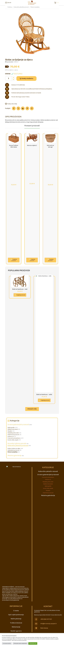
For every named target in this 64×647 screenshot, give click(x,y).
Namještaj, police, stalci (13, 433)
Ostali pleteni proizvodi (13, 450)
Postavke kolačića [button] (7, 643)
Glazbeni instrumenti (13, 429)
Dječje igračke (11, 427)
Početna (9, 7)
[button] (32, 409)
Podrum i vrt (11, 436)
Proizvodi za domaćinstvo (14, 438)
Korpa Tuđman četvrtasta (13, 146)
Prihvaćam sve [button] (32, 643)
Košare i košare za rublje (14, 448)
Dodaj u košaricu (27, 78)
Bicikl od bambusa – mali (19, 289)
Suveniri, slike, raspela (13, 440)
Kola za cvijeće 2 (32, 145)
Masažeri (10, 431)
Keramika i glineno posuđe (17, 443)
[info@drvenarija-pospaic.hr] (36, 624)
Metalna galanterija (14, 456)
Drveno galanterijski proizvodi (18, 425)
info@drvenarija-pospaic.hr (48, 624)
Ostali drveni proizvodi (13, 434)
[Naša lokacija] (36, 628)
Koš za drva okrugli (50, 146)
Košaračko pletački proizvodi (21, 7)
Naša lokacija (44, 628)
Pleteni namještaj (34, 7)
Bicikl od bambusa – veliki (44, 394)
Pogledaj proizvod (14, 260)
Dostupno (18, 74)
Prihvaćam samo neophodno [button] (20, 643)
